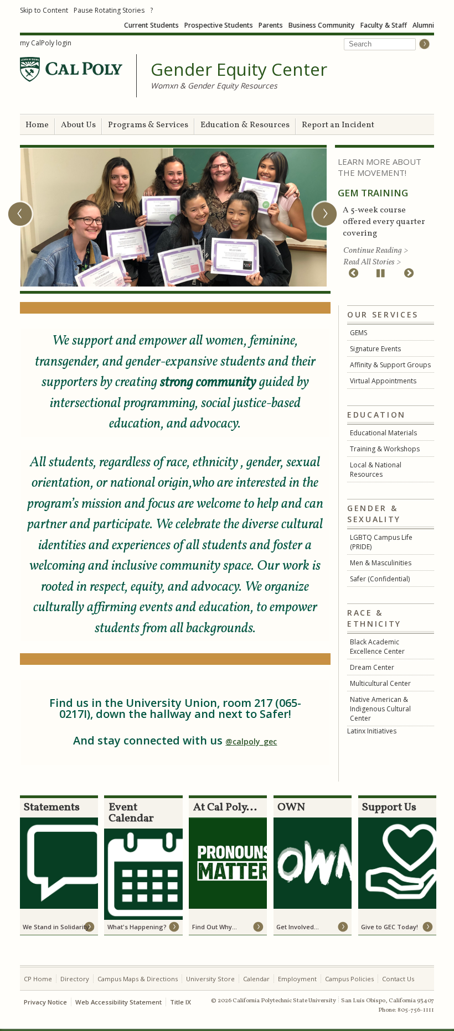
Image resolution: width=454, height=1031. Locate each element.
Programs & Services (148, 125)
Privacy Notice (45, 1002)
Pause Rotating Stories (109, 10)
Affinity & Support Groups (390, 364)
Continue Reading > (375, 251)
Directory (74, 979)
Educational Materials (383, 433)
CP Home (38, 979)
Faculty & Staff (383, 25)
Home (37, 125)
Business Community (321, 25)
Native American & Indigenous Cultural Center (380, 709)
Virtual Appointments (383, 381)
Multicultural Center (380, 683)
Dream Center (372, 667)
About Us (78, 125)
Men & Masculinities (380, 562)
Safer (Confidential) (380, 579)
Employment (297, 979)
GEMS (358, 332)
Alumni (423, 25)
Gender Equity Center (239, 69)
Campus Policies (349, 979)
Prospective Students (218, 25)
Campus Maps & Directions (137, 979)
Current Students (151, 25)
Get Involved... (297, 927)
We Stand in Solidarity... (58, 927)
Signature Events (375, 348)
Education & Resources (245, 125)
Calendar (256, 979)
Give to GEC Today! (389, 927)
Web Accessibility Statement (118, 1002)
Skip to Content (44, 10)
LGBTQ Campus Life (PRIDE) (381, 542)
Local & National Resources (375, 469)
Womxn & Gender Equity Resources (214, 85)
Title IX (180, 1002)
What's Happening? (137, 927)
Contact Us (398, 979)
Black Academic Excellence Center (377, 646)
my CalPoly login (45, 43)
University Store (210, 979)
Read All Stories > (372, 262)
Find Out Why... (214, 927)
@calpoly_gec (251, 741)
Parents (271, 25)
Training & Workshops (385, 449)
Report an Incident (338, 125)
